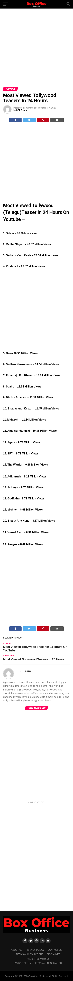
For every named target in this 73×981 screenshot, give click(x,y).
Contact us (55, 950)
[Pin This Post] (43, 120)
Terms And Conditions (29, 954)
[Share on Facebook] (15, 120)
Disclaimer (53, 954)
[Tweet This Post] (29, 120)
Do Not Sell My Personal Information (38, 963)
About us (16, 950)
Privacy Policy (35, 950)
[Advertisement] (36, 49)
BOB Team (21, 110)
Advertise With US (38, 958)
